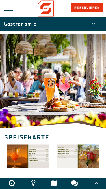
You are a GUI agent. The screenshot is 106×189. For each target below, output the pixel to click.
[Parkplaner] (54, 183)
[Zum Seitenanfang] (96, 183)
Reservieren (87, 8)
